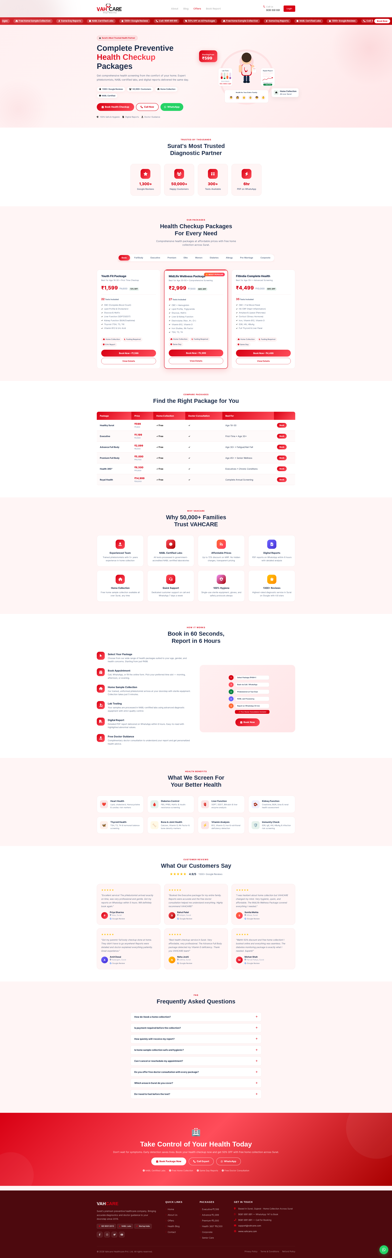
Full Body (138, 257)
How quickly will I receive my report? (154, 1039)
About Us (172, 1215)
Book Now (382, 21)
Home (171, 1209)
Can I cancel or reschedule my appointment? (158, 1061)
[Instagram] (107, 1234)
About (174, 8)
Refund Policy (288, 1251)
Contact (172, 1232)
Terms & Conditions (269, 1251)
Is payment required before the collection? (157, 1028)
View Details (128, 361)
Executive (155, 257)
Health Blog (174, 1226)
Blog (185, 8)
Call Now (149, 106)
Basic (124, 257)
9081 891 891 (273, 10)
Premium (172, 257)
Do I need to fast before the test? (152, 1094)
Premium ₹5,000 (210, 1220)
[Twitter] (114, 1234)
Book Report (213, 8)
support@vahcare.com (249, 1225)
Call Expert (203, 1161)
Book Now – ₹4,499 (263, 353)
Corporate (265, 257)
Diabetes (214, 257)
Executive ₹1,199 (210, 1209)
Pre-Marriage (246, 257)
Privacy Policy (251, 1251)
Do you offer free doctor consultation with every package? (166, 1072)
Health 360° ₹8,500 (212, 1226)
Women (198, 257)
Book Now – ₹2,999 (196, 353)
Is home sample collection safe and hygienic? (159, 1050)
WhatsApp (173, 106)
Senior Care (208, 1237)
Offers (197, 8)
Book (281, 425)
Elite (186, 257)
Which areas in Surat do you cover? (153, 1083)
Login (289, 8)
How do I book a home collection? (152, 1017)
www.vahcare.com (247, 1231)
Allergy (229, 257)
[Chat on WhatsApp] (383, 1249)
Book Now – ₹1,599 (128, 353)
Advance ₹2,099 (210, 1215)
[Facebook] (100, 1234)
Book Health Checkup (117, 106)
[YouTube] (122, 1234)
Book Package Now (170, 1161)
